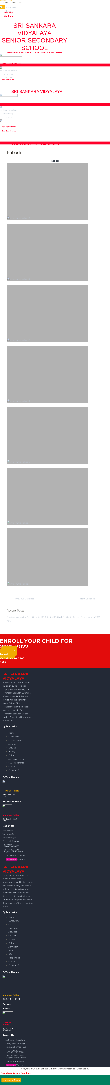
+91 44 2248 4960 (11, 846)
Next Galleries (88, 598)
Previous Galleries (23, 598)
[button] (55, 65)
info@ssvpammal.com (13, 851)
